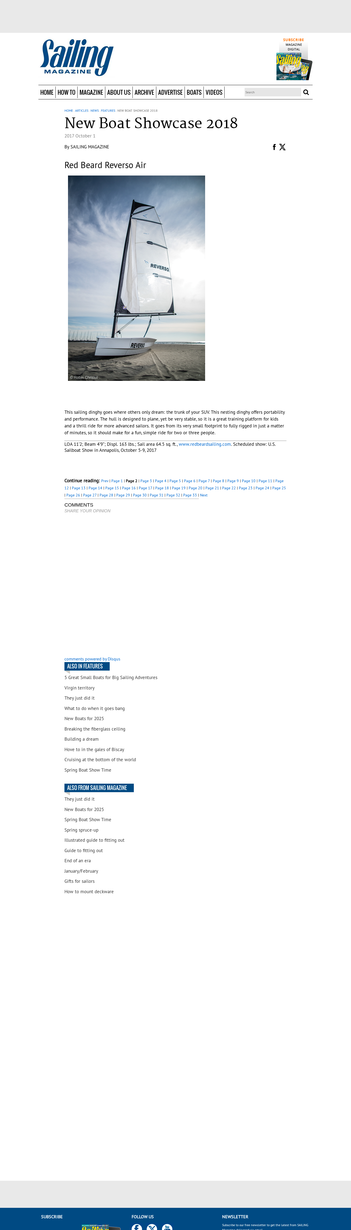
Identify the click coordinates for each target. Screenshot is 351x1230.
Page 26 (73, 495)
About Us (119, 92)
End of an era (77, 861)
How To (66, 92)
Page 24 (262, 487)
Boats (194, 92)
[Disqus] (131, 585)
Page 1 (117, 480)
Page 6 (190, 480)
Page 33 (190, 495)
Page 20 (195, 487)
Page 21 (212, 487)
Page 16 (129, 487)
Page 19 (179, 487)
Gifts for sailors (79, 881)
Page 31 (156, 495)
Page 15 (112, 487)
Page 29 (123, 495)
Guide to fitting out (83, 850)
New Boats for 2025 (84, 718)
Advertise (170, 92)
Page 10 (249, 480)
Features (108, 110)
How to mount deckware (89, 892)
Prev (104, 480)
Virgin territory (79, 688)
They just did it (79, 698)
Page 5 (175, 480)
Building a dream (81, 739)
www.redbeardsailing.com (205, 444)
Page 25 (279, 487)
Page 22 (229, 487)
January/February (81, 871)
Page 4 (160, 480)
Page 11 (265, 480)
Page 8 (218, 480)
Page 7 (204, 480)
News (94, 110)
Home (46, 92)
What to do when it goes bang (94, 708)
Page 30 (140, 495)
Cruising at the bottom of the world (100, 760)
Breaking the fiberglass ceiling (94, 729)
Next (204, 495)
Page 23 (246, 487)
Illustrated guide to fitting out (94, 840)
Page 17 (145, 487)
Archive (144, 92)
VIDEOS (214, 92)
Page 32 (173, 495)
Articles (81, 110)
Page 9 (233, 480)
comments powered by (92, 659)
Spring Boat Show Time (87, 770)
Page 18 (162, 487)
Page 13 (79, 487)
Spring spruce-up (81, 830)
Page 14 (95, 487)
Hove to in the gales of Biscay (94, 749)
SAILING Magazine (89, 147)
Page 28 (106, 495)
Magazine (91, 92)
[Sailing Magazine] (76, 58)
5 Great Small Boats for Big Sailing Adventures (110, 677)
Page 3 (146, 480)
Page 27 (90, 495)
